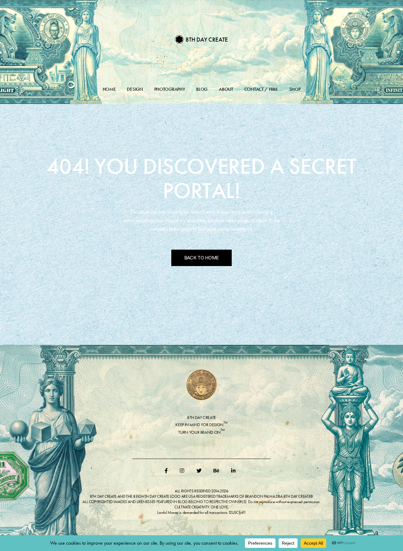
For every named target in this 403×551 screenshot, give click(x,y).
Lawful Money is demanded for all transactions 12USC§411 (201, 512)
